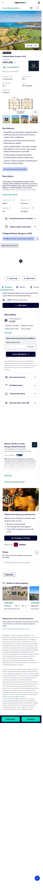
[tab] (7, 287)
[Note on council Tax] (13, 200)
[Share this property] (31, 8)
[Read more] (21, 191)
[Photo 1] (21, 30)
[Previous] (3, 30)
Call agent (31, 719)
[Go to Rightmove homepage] (20, 2)
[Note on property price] (14, 62)
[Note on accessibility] (32, 208)
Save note (9, 575)
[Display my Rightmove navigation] (38, 2)
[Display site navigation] (2, 2)
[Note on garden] (10, 208)
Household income (13, 342)
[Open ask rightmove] (37, 878)
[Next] (38, 30)
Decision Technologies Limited (14, 697)
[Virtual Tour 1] (6, 119)
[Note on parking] (28, 200)
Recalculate (8, 333)
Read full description (10, 195)
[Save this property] (37, 8)
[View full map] (20, 262)
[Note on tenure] (9, 90)
